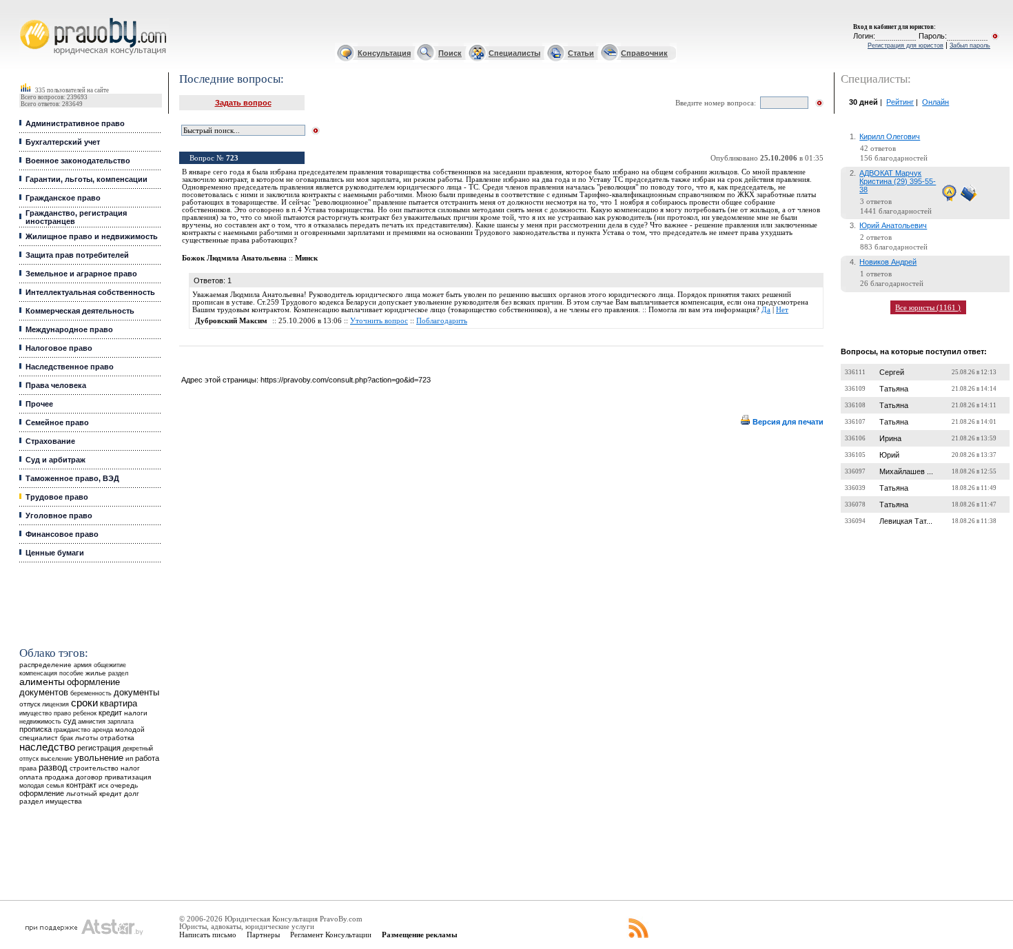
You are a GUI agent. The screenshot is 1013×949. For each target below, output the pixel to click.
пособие (71, 673)
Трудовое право (56, 497)
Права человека (55, 385)
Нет (782, 310)
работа (147, 758)
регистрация (99, 748)
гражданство (72, 729)
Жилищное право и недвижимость (91, 236)
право (62, 713)
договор (89, 777)
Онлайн (935, 102)
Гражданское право (63, 198)
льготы (86, 738)
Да (765, 310)
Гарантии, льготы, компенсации (86, 179)
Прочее (39, 404)
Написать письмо (207, 934)
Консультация (384, 53)
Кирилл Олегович (889, 136)
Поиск (450, 53)
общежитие (110, 665)
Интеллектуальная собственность (90, 292)
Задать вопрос (243, 103)
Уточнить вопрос (379, 321)
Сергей (891, 372)
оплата (31, 777)
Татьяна (893, 389)
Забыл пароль (970, 45)
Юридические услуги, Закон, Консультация (29, 18)
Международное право (69, 329)
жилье (95, 673)
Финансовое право (62, 534)
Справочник (644, 53)
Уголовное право (58, 515)
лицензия (55, 704)
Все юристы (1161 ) (928, 307)
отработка (117, 738)
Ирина (890, 438)
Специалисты (514, 53)
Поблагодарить (441, 321)
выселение (56, 758)
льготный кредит (94, 793)
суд (69, 721)
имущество (35, 713)
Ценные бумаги (54, 553)
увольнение (98, 758)
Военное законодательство (77, 160)
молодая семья (41, 785)
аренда (102, 729)
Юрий (889, 455)
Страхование (50, 441)
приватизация (128, 777)
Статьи (581, 53)
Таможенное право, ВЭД (72, 478)
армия (83, 665)
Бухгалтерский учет (62, 142)
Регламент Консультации (330, 934)
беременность (91, 693)
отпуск (29, 704)
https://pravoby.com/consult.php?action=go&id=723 (345, 380)
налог (130, 768)
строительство (94, 768)
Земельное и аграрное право (81, 273)
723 (232, 158)
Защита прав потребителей (77, 255)
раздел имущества (50, 801)
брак (66, 738)
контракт (81, 785)
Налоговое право (58, 348)
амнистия (91, 721)
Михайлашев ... (906, 471)
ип (129, 758)
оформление (41, 793)
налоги (135, 713)
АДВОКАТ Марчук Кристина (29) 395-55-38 (897, 181)
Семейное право (57, 422)
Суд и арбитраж (55, 460)
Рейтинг (900, 102)
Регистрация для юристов (905, 45)
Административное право (75, 123)
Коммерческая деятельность (79, 311)
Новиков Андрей (888, 262)
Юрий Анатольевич (893, 225)
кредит (110, 712)
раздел (118, 673)
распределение (45, 665)
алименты (42, 682)
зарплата (121, 721)
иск (103, 785)
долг (131, 793)
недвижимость (40, 721)
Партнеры (263, 934)
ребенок (84, 713)
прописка (35, 729)
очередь (124, 785)
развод (53, 768)
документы (136, 692)
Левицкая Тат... (905, 521)
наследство (47, 747)
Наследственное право (69, 367)
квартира (118, 703)
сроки (84, 702)
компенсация (38, 673)
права (28, 768)
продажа (59, 777)
